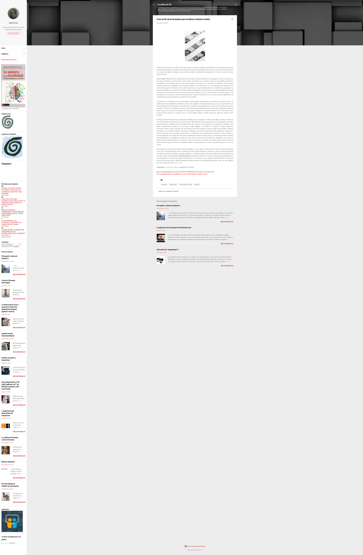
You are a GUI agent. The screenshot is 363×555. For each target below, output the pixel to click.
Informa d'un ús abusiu (9, 60)
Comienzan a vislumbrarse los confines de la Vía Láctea (11, 223)
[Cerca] (236, 5)
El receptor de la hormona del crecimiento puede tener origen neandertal (12, 191)
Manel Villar (13, 23)
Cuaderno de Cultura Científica (11, 188)
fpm (202, 550)
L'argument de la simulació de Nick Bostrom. (174, 228)
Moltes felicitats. (8, 462)
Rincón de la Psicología (9, 199)
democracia (173, 184)
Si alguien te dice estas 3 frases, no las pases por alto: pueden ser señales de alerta (13, 202)
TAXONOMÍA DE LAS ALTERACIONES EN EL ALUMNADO (13, 232)
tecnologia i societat (185, 184)
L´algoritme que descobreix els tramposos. (8, 413)
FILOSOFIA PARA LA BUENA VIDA (13, 230)
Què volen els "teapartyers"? (167, 250)
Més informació (227, 222)
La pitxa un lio (164, 4)
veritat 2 (196, 184)
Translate (16, 246)
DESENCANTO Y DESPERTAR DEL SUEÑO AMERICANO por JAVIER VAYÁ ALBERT (13, 213)
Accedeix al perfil (13, 33)
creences (164, 184)
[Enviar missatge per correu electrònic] (161, 180)
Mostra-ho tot (6, 237)
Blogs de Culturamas (8, 210)
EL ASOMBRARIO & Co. (9, 221)
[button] (232, 19)
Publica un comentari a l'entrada (168, 191)
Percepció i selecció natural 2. (168, 206)
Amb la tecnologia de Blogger (196, 546)
